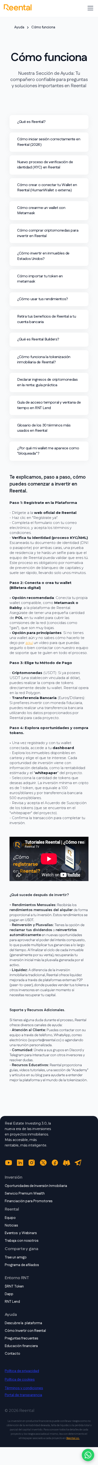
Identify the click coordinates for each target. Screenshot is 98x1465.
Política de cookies (20, 1380)
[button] (89, 8)
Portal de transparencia (23, 1395)
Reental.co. (73, 1438)
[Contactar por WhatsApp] (88, 1455)
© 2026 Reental (19, 1410)
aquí (29, 642)
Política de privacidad (22, 1371)
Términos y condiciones (24, 1388)
